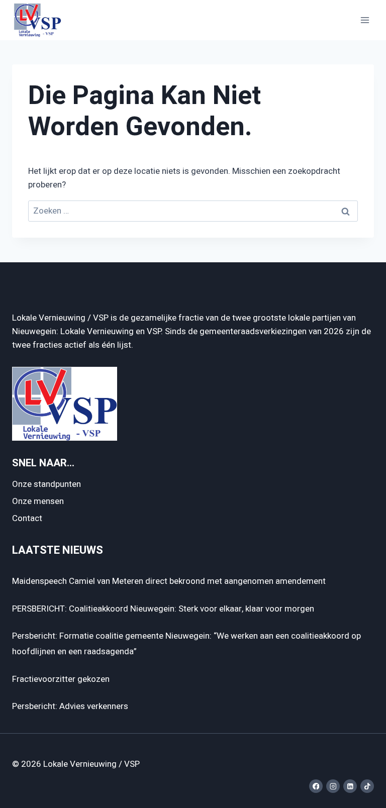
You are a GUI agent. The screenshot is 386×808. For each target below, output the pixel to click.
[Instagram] (333, 786)
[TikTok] (367, 786)
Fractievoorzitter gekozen (61, 679)
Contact (27, 518)
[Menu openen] (364, 20)
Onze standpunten (46, 484)
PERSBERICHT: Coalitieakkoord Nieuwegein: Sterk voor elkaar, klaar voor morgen (163, 608)
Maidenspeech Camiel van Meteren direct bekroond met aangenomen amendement (169, 581)
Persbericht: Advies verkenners (70, 706)
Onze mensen (38, 501)
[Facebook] (316, 786)
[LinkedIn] (350, 786)
